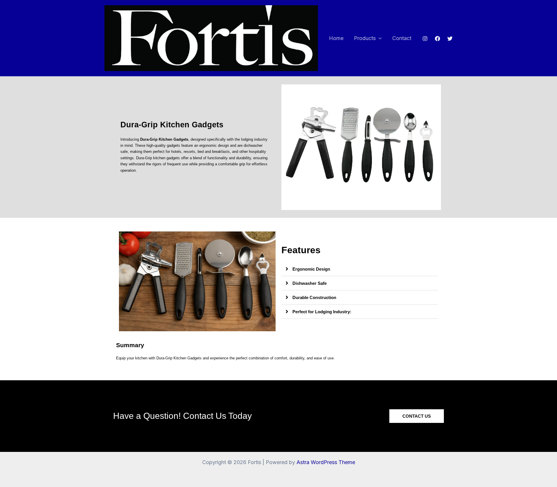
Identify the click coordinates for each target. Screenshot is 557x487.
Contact (401, 38)
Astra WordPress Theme (325, 462)
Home (336, 38)
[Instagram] (425, 38)
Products (365, 38)
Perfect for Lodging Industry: (321, 311)
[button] (379, 38)
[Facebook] (437, 38)
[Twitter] (450, 38)
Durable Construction (314, 297)
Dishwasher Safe (309, 283)
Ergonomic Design (311, 269)
